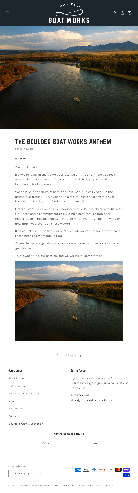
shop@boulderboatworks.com (92, 400)
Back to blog (71, 355)
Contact (13, 416)
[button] (7, 13)
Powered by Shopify (48, 485)
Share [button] (22, 158)
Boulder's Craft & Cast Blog (25, 423)
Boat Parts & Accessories (24, 393)
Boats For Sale (17, 385)
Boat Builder (16, 408)
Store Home (16, 378)
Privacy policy (86, 485)
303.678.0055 (80, 395)
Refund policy (68, 485)
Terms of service (104, 485)
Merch (12, 401)
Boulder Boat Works (27, 485)
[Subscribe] (95, 443)
